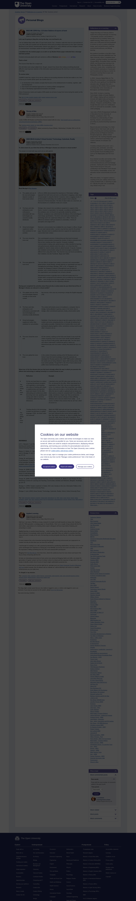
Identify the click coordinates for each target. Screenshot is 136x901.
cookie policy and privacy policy (62, 451)
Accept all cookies (49, 466)
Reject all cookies (66, 466)
